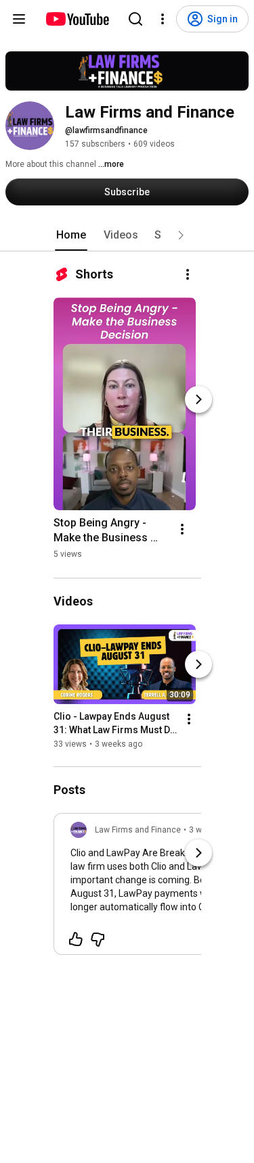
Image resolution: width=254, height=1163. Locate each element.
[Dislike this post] (97, 939)
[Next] (198, 399)
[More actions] (187, 274)
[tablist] (127, 235)
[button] (181, 235)
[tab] (71, 235)
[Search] (135, 19)
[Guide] (19, 19)
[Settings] (162, 19)
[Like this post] (76, 939)
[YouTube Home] (77, 19)
